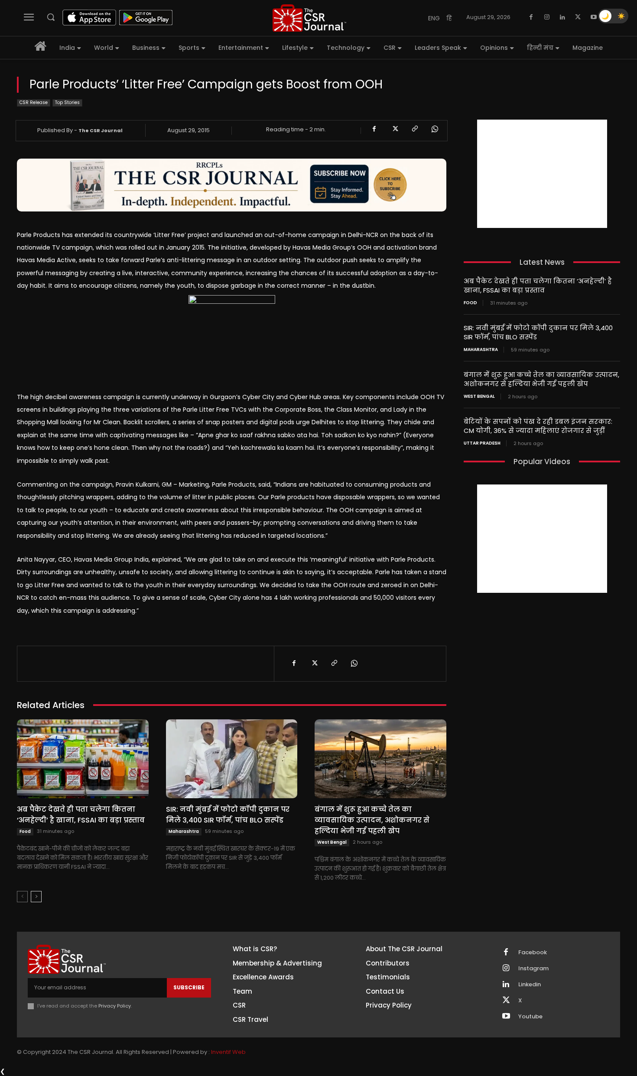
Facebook (532, 952)
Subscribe (189, 987)
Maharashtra (184, 831)
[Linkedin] (562, 17)
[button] (50, 17)
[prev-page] (22, 896)
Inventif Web (228, 1052)
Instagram (533, 968)
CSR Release (34, 102)
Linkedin (529, 984)
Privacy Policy (114, 1005)
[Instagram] (547, 17)
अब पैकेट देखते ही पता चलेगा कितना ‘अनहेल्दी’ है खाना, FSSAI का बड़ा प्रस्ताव (81, 814)
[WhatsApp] (434, 129)
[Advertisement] (542, 174)
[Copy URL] (414, 129)
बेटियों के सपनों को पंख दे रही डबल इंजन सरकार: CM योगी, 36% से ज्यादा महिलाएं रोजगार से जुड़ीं (538, 426)
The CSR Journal (100, 130)
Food (25, 831)
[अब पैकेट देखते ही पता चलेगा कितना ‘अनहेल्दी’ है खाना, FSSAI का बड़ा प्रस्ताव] (83, 758)
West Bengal (332, 842)
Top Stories (67, 102)
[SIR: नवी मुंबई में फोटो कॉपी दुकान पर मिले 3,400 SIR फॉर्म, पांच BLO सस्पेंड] (232, 758)
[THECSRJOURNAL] (309, 18)
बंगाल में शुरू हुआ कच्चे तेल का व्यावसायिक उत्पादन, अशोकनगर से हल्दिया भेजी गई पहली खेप (372, 820)
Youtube (530, 1017)
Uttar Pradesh (482, 443)
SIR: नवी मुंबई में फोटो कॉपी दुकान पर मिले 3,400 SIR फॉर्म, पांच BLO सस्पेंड (227, 814)
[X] (578, 17)
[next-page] (36, 896)
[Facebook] (531, 17)
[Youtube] (594, 17)
